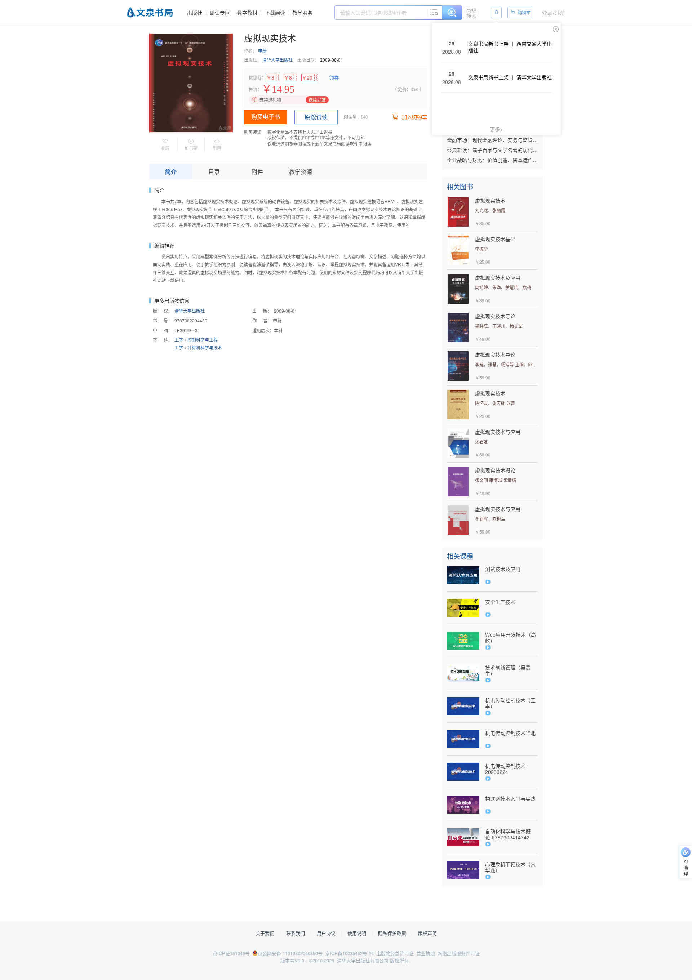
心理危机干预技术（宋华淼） (510, 867)
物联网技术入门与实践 (510, 799)
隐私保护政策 (392, 933)
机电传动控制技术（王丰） (510, 703)
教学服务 (302, 12)
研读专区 (220, 12)
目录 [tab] (214, 172)
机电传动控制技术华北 (510, 733)
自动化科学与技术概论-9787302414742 (508, 834)
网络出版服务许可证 (459, 953)
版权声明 (427, 933)
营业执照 (425, 953)
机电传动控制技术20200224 (505, 769)
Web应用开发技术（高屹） (510, 638)
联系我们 (295, 933)
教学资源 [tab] (300, 172)
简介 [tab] (171, 172)
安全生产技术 (500, 602)
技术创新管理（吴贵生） (508, 670)
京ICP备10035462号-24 (349, 953)
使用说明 (356, 933)
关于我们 (265, 933)
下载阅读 (275, 12)
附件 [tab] (257, 172)
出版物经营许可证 (395, 953)
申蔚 (262, 51)
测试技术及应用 (502, 569)
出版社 (194, 12)
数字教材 (247, 12)
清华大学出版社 (277, 60)
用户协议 (326, 933)
